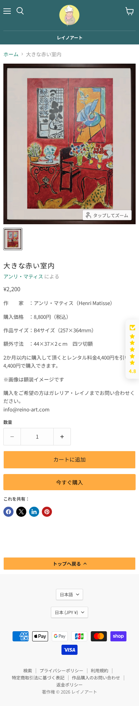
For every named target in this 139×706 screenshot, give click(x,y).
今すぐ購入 (69, 482)
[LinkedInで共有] (34, 512)
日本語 (66, 594)
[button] (132, 349)
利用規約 (99, 670)
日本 (66, 612)
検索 (27, 670)
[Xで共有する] (21, 512)
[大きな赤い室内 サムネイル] (13, 239)
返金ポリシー (69, 684)
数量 (7, 422)
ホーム (11, 54)
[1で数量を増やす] (62, 436)
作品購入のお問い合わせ (96, 677)
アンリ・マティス (23, 276)
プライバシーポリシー (61, 670)
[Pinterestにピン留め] (47, 512)
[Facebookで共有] (8, 512)
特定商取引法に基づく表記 (38, 677)
